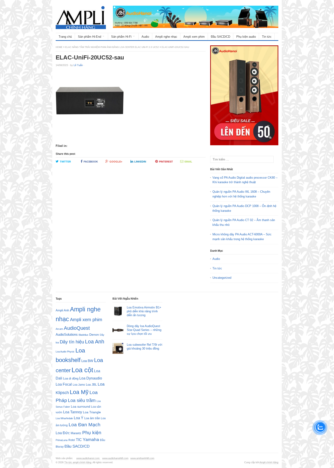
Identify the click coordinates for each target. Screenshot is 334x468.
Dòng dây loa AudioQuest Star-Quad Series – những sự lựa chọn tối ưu (144, 329)
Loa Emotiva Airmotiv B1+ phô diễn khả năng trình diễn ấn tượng (144, 311)
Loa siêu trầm (82, 400)
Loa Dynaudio (90, 378)
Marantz (76, 433)
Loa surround (80, 406)
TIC (79, 440)
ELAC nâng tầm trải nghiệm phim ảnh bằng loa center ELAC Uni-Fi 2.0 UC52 (112, 47)
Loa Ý (78, 418)
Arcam (59, 329)
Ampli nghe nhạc (166, 36)
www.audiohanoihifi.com (115, 458)
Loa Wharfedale (64, 418)
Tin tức (267, 36)
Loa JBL (91, 384)
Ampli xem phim (194, 36)
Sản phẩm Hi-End (89, 36)
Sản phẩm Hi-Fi (121, 36)
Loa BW (87, 361)
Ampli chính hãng (268, 462)
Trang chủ (65, 36)
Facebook (91, 161)
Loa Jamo (79, 384)
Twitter (65, 161)
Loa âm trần (92, 418)
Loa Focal (64, 384)
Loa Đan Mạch (84, 424)
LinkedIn (140, 161)
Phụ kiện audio (246, 36)
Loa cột (82, 370)
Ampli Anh (62, 310)
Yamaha (91, 439)
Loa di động (70, 378)
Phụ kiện (91, 432)
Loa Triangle (92, 412)
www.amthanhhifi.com (142, 458)
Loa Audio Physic (65, 351)
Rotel (71, 439)
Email (188, 161)
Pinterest (166, 161)
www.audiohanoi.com (88, 458)
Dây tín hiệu (72, 341)
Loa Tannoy (72, 412)
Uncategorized (221, 277)
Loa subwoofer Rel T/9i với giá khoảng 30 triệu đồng (144, 346)
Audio (145, 36)
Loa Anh (94, 342)
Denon (94, 334)
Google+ (116, 161)
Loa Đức (63, 433)
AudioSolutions (67, 334)
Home (59, 47)
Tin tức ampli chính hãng (77, 462)
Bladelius (83, 334)
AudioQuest (77, 328)
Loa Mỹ (79, 392)
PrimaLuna (61, 440)
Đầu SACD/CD (220, 36)
